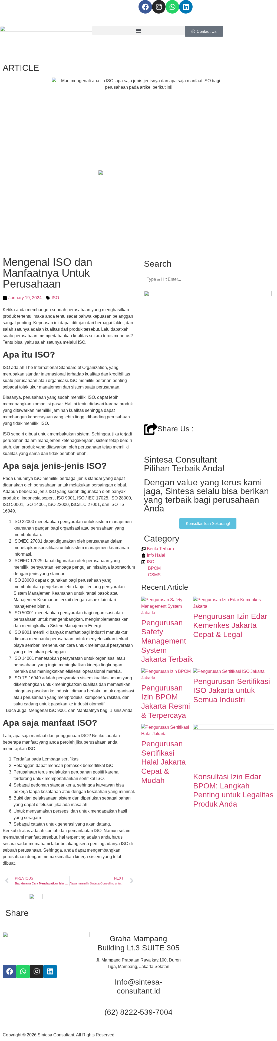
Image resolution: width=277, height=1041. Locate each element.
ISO (55, 297)
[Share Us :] (150, 429)
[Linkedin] (186, 7)
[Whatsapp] (172, 7)
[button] (138, 30)
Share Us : (175, 429)
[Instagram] (159, 7)
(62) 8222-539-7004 (138, 1012)
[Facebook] (145, 7)
